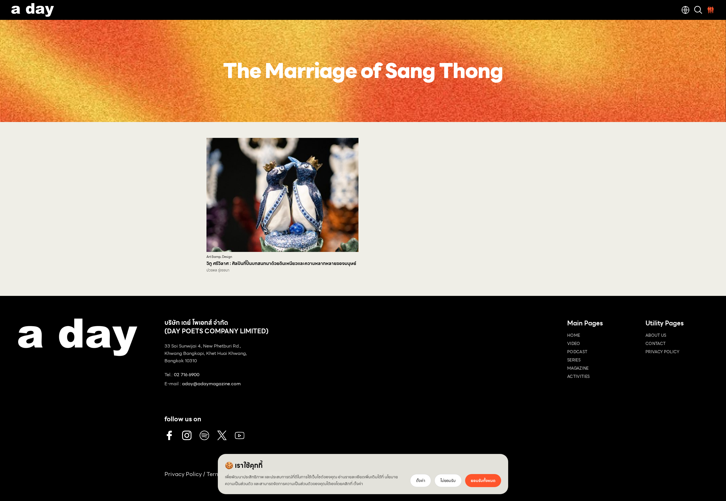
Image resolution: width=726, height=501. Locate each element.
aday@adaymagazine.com (211, 383)
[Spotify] (204, 435)
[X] (222, 435)
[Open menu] (711, 10)
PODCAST (577, 352)
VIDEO (573, 343)
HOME (573, 335)
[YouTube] (239, 435)
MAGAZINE (578, 368)
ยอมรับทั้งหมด (483, 480)
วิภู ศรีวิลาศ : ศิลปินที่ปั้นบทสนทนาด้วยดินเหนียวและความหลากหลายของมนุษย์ (281, 263)
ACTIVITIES (578, 376)
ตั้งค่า (358, 483)
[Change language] (685, 10)
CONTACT (655, 343)
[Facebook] (169, 435)
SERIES (574, 360)
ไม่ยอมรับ (448, 480)
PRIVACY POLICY (662, 352)
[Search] (698, 10)
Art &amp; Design (219, 256)
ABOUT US (655, 335)
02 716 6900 (186, 374)
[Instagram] (187, 435)
